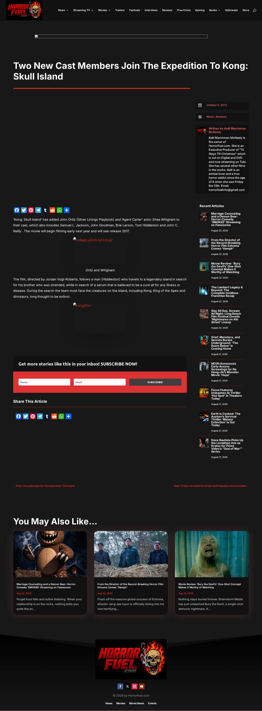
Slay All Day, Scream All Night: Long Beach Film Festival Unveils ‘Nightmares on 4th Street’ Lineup (226, 316)
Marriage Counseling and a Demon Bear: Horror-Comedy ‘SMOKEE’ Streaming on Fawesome (225, 219)
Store (246, 10)
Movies (102, 10)
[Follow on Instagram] (134, 686)
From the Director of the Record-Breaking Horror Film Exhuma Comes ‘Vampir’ (225, 244)
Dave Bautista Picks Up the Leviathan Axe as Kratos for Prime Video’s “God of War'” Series (227, 445)
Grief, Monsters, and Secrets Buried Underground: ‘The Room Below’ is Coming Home (225, 342)
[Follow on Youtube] (142, 686)
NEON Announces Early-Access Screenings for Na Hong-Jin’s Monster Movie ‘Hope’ (225, 369)
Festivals (134, 10)
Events (152, 703)
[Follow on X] (127, 686)
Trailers (120, 10)
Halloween (231, 10)
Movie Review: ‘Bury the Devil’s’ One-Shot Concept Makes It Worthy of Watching (226, 268)
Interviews (151, 10)
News (61, 10)
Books (213, 10)
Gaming (200, 10)
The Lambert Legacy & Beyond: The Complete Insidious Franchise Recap (227, 291)
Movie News (136, 703)
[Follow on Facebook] (120, 686)
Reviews (167, 10)
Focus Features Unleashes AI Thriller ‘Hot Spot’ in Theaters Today (226, 394)
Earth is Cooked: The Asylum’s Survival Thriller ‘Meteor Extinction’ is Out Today (225, 419)
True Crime (184, 10)
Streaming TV (81, 10)
